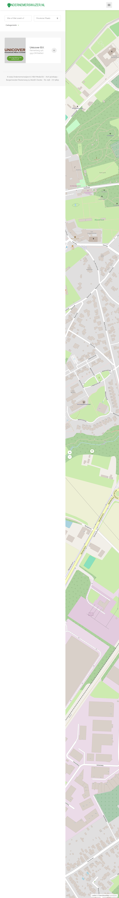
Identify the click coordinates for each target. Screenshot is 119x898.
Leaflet (94, 895)
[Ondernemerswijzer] (26, 5)
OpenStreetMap (104, 895)
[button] (70, 457)
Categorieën (11, 25)
